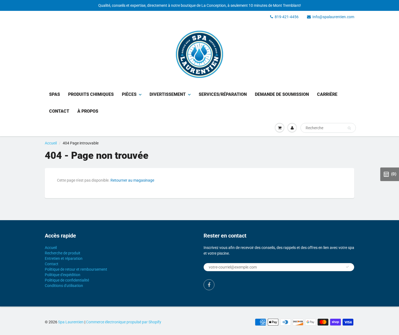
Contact (59, 111)
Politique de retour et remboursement (76, 269)
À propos (87, 111)
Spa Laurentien (71, 322)
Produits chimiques (91, 94)
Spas (54, 94)
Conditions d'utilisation (64, 285)
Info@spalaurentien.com (333, 17)
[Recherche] (349, 128)
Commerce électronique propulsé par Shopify (123, 322)
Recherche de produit (62, 253)
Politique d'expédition (62, 275)
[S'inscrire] (347, 267)
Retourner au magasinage (132, 180)
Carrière (327, 94)
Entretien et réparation (64, 258)
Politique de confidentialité (67, 280)
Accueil (51, 143)
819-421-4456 (287, 17)
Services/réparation (223, 94)
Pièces (129, 94)
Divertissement (168, 94)
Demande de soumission (282, 94)
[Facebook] (209, 284)
